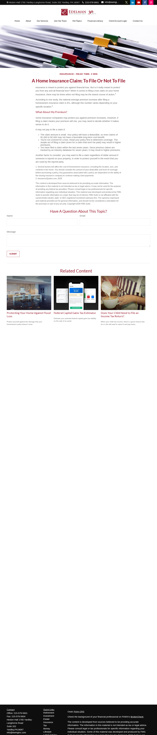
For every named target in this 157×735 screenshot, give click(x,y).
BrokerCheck (137, 717)
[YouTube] (138, 2)
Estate (46, 719)
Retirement (48, 713)
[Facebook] (144, 2)
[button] (17, 21)
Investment (48, 716)
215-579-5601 (92, 2)
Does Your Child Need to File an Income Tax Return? (119, 314)
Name (10, 216)
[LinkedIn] (132, 2)
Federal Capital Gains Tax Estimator (75, 312)
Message (11, 232)
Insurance (48, 722)
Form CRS (79, 711)
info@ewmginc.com (112, 2)
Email (82, 216)
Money (46, 728)
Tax (45, 725)
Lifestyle (47, 732)
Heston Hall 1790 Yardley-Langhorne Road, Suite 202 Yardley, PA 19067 (44, 2)
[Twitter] (126, 2)
